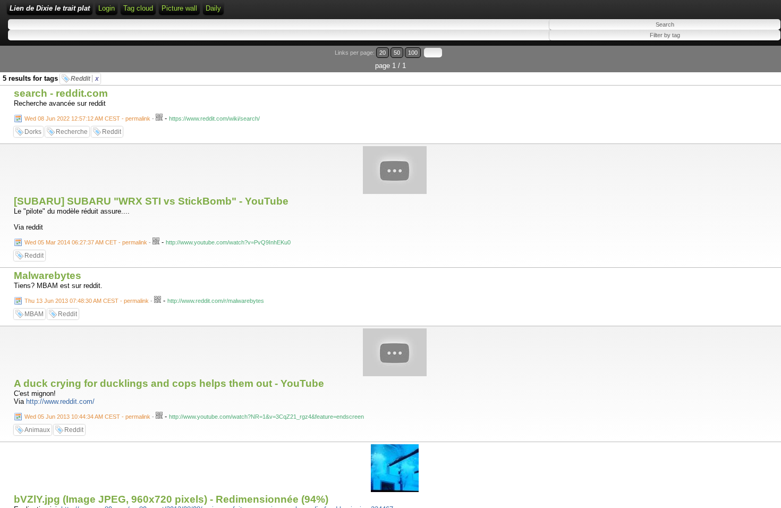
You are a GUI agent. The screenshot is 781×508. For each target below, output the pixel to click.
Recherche (72, 132)
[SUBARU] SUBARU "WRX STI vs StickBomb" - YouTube (151, 201)
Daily (213, 8)
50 (397, 52)
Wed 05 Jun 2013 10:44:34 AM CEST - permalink (87, 416)
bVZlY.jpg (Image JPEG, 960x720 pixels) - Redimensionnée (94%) (171, 499)
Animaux (37, 430)
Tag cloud (138, 8)
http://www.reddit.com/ (60, 401)
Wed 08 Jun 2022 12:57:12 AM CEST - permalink (87, 118)
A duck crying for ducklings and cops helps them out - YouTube (169, 383)
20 (382, 52)
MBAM (34, 314)
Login (106, 8)
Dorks (32, 132)
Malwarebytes (47, 275)
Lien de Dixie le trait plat (50, 8)
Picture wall (179, 8)
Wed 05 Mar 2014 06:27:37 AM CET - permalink (85, 242)
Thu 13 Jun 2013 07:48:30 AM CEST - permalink (86, 301)
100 (413, 52)
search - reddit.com (61, 93)
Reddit (85, 78)
